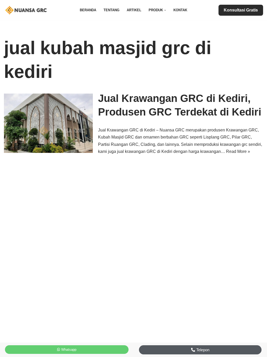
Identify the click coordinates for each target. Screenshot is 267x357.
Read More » (238, 151)
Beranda (88, 10)
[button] (165, 10)
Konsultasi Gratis (241, 10)
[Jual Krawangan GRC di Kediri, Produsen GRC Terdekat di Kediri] (48, 123)
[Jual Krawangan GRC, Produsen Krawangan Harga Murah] (27, 10)
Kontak (180, 10)
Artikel (134, 10)
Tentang (111, 10)
